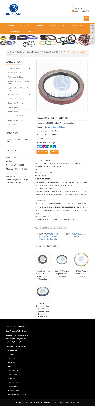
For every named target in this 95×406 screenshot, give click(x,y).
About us (11, 354)
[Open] (92, 34)
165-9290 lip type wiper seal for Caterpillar (62, 273)
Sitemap (76, 402)
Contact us (11, 358)
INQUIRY (43, 152)
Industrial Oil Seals (15, 73)
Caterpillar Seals (33, 52)
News (52, 26)
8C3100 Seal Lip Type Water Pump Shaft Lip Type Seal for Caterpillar (48, 236)
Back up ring (12, 124)
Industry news (13, 374)
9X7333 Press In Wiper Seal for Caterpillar (81, 273)
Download (77, 26)
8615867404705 (21, 169)
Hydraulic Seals (13, 390)
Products (39, 26)
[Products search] (86, 18)
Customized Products (16, 103)
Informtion (12, 350)
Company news (13, 370)
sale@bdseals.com (79, 9)
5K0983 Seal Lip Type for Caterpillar (53, 228)
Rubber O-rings (13, 94)
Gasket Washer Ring (15, 107)
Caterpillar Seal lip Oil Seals (52, 52)
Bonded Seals (13, 112)
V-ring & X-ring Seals (15, 120)
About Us (25, 26)
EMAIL (54, 152)
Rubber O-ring (13, 386)
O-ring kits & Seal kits (16, 116)
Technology (14, 31)
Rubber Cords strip (15, 99)
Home (11, 26)
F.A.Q (64, 26)
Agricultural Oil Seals (15, 77)
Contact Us (30, 31)
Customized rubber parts (17, 394)
